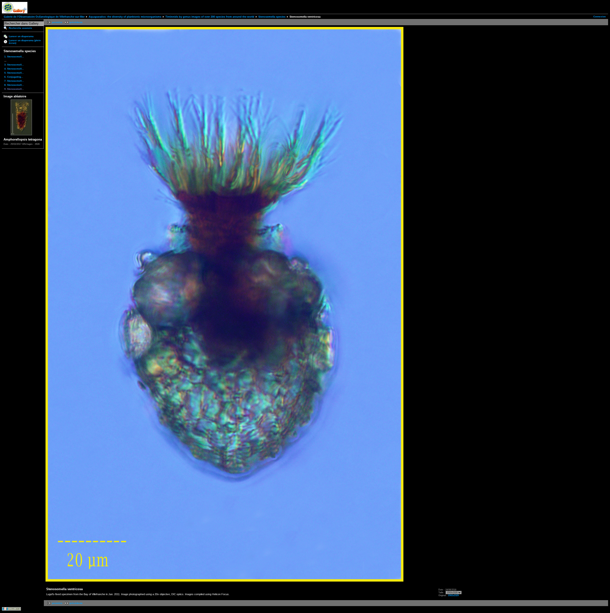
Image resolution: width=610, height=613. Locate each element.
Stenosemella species (271, 16)
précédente (76, 22)
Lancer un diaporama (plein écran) (25, 41)
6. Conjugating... (13, 76)
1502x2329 (453, 595)
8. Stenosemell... (14, 85)
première (57, 22)
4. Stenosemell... (14, 68)
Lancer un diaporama (21, 36)
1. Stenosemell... (14, 56)
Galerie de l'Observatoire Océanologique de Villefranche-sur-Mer (44, 16)
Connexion (599, 16)
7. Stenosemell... (14, 81)
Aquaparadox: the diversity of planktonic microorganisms (125, 16)
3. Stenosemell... (14, 64)
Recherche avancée (20, 28)
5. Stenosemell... (14, 72)
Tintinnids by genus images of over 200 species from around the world (209, 16)
